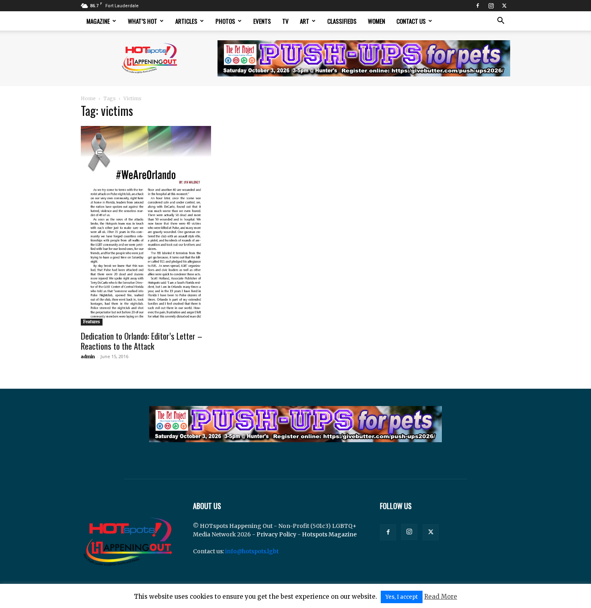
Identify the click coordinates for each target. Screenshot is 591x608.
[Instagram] (491, 5)
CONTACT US (411, 20)
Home (88, 98)
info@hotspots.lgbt (252, 551)
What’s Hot (142, 20)
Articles (186, 20)
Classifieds (342, 20)
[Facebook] (478, 5)
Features (91, 321)
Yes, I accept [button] (402, 597)
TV (285, 20)
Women (376, 20)
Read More (440, 596)
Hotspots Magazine (329, 534)
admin (88, 356)
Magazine (98, 20)
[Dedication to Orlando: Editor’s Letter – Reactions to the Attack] (146, 226)
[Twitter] (504, 5)
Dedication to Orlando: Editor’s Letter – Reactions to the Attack (141, 341)
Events (262, 20)
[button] (500, 21)
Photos (225, 20)
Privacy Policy (276, 534)
